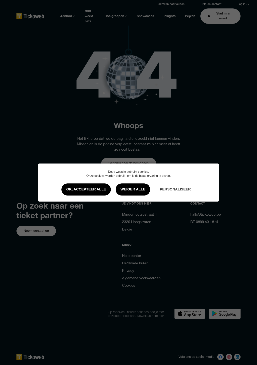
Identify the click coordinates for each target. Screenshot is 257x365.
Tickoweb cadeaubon (170, 4)
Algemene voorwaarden (141, 278)
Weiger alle (132, 189)
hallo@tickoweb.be (205, 214)
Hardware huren (135, 263)
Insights (169, 16)
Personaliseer (175, 189)
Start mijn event (223, 16)
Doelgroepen (114, 16)
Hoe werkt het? (89, 16)
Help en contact (211, 4)
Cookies (128, 285)
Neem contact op (36, 230)
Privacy (128, 271)
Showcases (145, 16)
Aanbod (66, 16)
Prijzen (190, 16)
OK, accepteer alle (86, 189)
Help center (131, 256)
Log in (242, 4)
